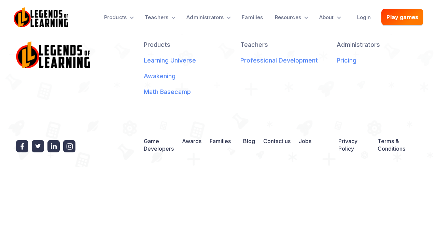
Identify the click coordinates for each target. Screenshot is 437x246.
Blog (249, 141)
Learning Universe (170, 60)
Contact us (277, 141)
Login (364, 17)
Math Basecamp (167, 91)
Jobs (305, 141)
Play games (402, 17)
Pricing (346, 60)
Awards (191, 141)
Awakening (159, 76)
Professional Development (279, 60)
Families (252, 17)
